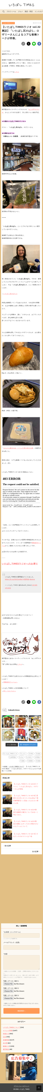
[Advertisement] (21, 890)
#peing (32, 579)
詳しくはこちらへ (9, 691)
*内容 (5, 954)
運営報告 (6, 1049)
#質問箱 (26, 579)
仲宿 (31, 753)
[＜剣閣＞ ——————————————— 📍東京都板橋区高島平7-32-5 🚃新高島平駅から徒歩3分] (8, 721)
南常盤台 (13, 757)
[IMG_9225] (21, 431)
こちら (16, 72)
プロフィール (11, 11)
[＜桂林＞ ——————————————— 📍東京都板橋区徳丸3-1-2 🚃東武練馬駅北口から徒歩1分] (35, 735)
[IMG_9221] (21, 194)
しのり (24, 753)
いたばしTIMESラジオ (11, 753)
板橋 (23, 760)
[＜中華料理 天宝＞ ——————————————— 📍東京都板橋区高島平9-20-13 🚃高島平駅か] (8, 735)
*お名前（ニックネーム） (12, 932)
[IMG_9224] (21, 355)
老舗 (38, 760)
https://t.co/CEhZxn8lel (14, 579)
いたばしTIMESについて (8, 23)
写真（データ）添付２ (11, 988)
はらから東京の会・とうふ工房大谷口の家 (18, 448)
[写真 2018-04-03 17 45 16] (21, 92)
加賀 (38, 753)
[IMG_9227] (21, 393)
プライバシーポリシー (21, 1086)
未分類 (5, 1043)
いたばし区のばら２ (10, 294)
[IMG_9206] (21, 156)
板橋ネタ (6, 1046)
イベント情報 (7, 1030)
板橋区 (31, 760)
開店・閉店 (29, 11)
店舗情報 (6, 1040)
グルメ (20, 11)
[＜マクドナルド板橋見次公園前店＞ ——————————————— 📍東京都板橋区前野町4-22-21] (21, 735)
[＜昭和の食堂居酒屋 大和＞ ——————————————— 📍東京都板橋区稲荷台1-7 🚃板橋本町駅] (35, 721)
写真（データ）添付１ (11, 981)
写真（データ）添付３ (11, 995)
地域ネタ (6, 1033)
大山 (22, 757)
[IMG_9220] (21, 258)
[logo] (21, 644)
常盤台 (38, 757)
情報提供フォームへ (10, 682)
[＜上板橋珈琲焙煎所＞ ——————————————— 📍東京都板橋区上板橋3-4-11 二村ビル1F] (21, 721)
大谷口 (30, 757)
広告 (4, 1037)
